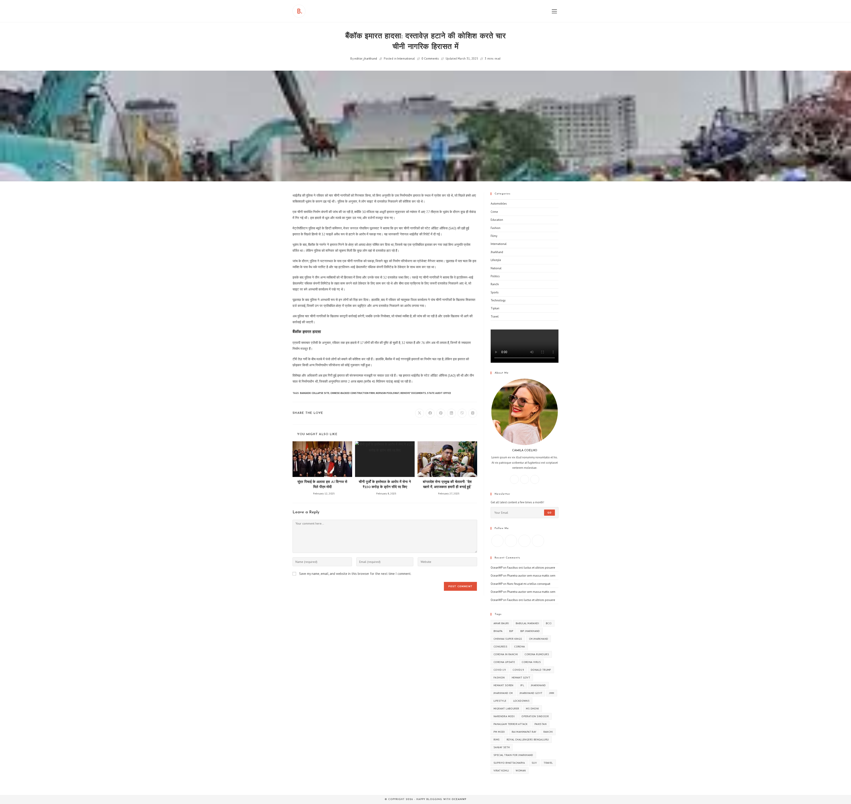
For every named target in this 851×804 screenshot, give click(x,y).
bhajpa (498, 631)
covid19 (518, 669)
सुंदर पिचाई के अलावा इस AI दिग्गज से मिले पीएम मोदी (322, 484)
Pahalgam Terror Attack (511, 724)
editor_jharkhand (365, 58)
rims (497, 739)
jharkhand (538, 685)
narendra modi (504, 716)
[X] (534, 479)
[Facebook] (514, 479)
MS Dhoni (532, 708)
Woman (521, 770)
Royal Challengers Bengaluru (528, 739)
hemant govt (521, 677)
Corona (519, 646)
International (406, 58)
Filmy (494, 236)
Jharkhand (497, 252)
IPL (522, 685)
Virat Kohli (501, 770)
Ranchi (495, 284)
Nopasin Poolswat (387, 393)
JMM (551, 693)
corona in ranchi (506, 654)
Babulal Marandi (527, 623)
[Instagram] (524, 479)
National (496, 268)
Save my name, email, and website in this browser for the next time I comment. (355, 574)
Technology (498, 300)
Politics (495, 276)
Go (549, 512)
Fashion (495, 228)
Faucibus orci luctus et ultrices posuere (531, 568)
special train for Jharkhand (513, 755)
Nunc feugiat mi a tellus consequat (528, 584)
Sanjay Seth (502, 747)
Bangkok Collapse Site (314, 393)
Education (497, 220)
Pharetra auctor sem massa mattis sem (531, 575)
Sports (495, 292)
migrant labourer (506, 708)
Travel (495, 316)
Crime (494, 212)
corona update (504, 662)
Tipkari (495, 308)
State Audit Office (439, 393)
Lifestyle (496, 260)
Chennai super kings (508, 638)
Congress (500, 646)
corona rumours (537, 654)
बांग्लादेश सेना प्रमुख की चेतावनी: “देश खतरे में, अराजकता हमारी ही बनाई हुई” (447, 484)
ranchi (548, 731)
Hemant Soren (503, 685)
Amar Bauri (501, 623)
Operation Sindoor (535, 716)
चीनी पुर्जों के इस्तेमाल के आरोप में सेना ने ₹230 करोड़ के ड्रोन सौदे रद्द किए (385, 484)
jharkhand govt (531, 693)
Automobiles (499, 203)
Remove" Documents (413, 393)
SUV (534, 762)
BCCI (549, 623)
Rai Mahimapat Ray (524, 731)
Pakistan (541, 724)
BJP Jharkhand (530, 631)
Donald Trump (541, 669)
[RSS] (538, 541)
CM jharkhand (538, 638)
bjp (511, 631)
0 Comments (430, 58)
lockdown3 (521, 700)
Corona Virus (531, 662)
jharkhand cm (503, 693)
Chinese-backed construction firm (352, 393)
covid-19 (500, 669)
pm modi (499, 731)
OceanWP (496, 568)
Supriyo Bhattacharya (509, 762)
